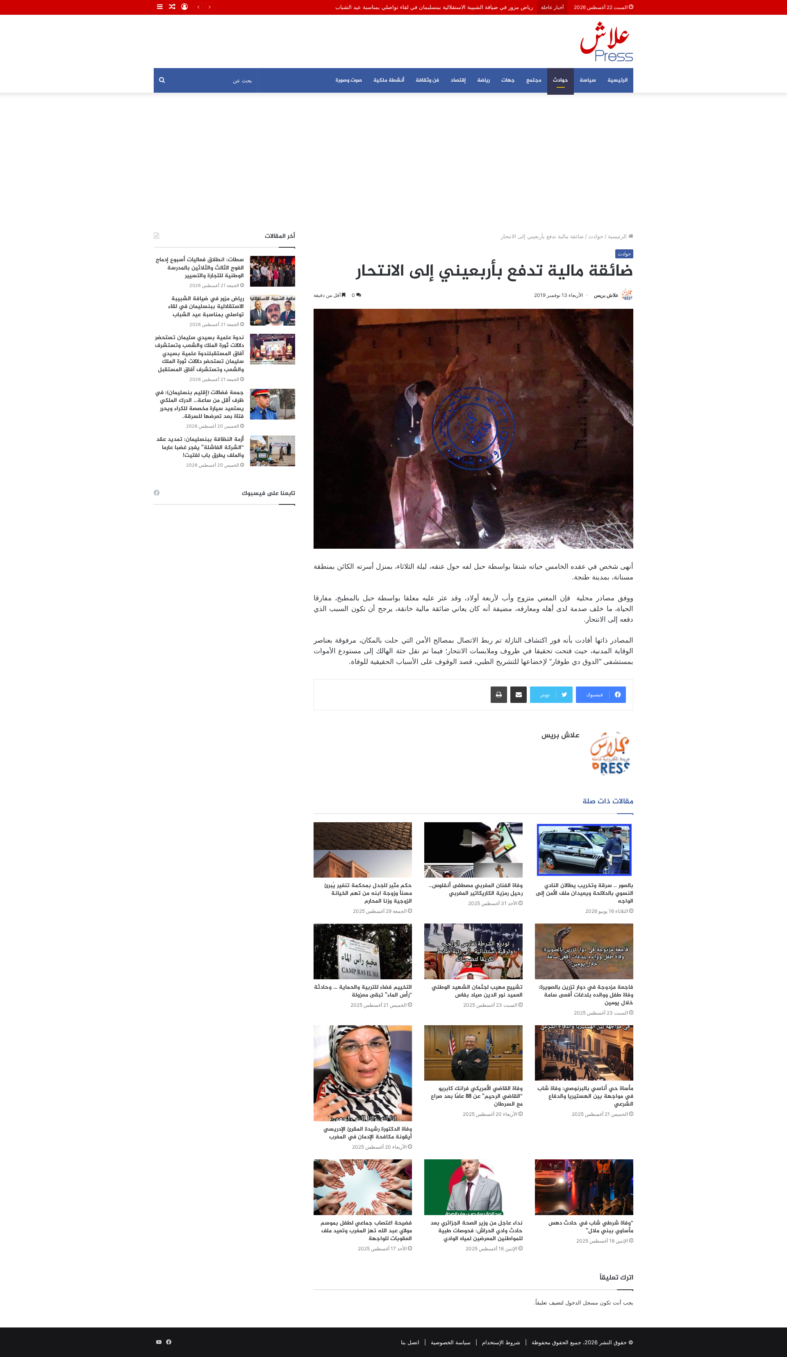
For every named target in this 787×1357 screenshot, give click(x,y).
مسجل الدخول (581, 1302)
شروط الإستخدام (501, 1342)
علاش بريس (606, 295)
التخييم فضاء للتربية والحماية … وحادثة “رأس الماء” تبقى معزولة (363, 991)
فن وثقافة (427, 80)
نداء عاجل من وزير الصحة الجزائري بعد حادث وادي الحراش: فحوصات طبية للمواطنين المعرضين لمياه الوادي (476, 1230)
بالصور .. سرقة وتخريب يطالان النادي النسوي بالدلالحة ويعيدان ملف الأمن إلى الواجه (584, 893)
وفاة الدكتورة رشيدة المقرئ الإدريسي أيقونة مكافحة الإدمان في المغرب (367, 1133)
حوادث (560, 80)
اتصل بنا (410, 1342)
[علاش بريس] (606, 41)
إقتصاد (458, 80)
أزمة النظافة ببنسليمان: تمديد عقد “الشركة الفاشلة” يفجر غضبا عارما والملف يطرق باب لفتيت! (200, 447)
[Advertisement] (393, 162)
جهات (508, 80)
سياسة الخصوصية (451, 1342)
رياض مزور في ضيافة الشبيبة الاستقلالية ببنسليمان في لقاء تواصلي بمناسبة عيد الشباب (434, 7)
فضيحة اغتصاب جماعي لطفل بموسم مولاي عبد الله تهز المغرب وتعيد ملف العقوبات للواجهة (366, 1230)
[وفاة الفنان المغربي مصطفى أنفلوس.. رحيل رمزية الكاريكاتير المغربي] (473, 850)
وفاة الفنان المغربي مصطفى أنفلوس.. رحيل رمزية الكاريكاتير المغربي (476, 889)
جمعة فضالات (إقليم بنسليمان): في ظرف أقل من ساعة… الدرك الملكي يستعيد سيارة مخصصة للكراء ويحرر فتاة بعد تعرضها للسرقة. (199, 405)
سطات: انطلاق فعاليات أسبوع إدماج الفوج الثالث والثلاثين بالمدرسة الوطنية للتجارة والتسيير (200, 268)
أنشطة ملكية (388, 80)
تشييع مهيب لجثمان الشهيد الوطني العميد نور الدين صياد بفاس (477, 991)
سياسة (588, 80)
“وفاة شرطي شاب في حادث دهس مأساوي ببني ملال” (590, 1227)
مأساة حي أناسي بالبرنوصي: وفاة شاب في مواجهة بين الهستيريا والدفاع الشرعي (585, 1096)
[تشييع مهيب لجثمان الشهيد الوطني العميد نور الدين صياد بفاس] (473, 951)
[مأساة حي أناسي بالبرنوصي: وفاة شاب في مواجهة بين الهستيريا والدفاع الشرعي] (584, 1053)
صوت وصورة (349, 80)
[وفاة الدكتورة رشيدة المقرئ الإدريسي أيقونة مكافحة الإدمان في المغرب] (363, 1073)
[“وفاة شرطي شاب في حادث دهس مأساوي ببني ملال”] (584, 1187)
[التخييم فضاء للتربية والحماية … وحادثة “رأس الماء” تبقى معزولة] (363, 951)
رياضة (483, 80)
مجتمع (533, 80)
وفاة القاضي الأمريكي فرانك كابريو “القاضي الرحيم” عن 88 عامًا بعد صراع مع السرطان (477, 1096)
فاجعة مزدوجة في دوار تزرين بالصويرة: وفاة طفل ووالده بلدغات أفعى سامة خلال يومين (586, 995)
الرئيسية (617, 80)
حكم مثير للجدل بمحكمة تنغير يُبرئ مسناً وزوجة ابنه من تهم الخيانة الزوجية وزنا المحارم (368, 893)
